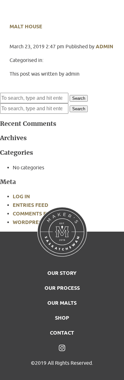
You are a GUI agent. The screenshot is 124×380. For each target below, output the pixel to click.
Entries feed (30, 205)
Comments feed (34, 214)
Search (78, 98)
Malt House (26, 27)
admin (104, 47)
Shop (62, 318)
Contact (62, 333)
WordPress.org (35, 222)
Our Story (62, 273)
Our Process (62, 288)
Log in (21, 196)
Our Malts (62, 303)
